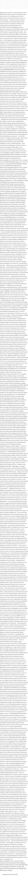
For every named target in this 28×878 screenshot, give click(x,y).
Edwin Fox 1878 (4, 864)
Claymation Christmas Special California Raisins (12, 863)
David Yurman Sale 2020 (15, 864)
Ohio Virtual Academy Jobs (11, 868)
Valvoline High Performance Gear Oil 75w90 (11, 861)
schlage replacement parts (10, 4)
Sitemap (10, 870)
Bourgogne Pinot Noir (8, 866)
